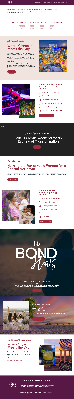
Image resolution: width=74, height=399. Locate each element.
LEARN (55, 2)
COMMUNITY (38, 2)
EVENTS (44, 2)
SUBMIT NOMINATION (45, 221)
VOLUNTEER (49, 2)
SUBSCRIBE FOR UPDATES (46, 115)
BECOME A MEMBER (38, 319)
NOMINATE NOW (13, 179)
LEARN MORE (37, 290)
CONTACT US (61, 2)
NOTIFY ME (11, 71)
